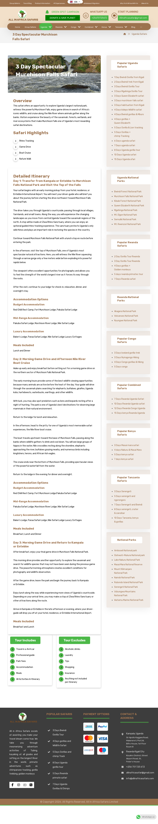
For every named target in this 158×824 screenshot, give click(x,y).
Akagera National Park (125, 311)
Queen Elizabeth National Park (129, 205)
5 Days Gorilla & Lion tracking (128, 127)
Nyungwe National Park (125, 320)
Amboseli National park (125, 550)
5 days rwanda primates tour (128, 274)
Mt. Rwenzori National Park (127, 224)
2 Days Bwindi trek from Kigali (129, 82)
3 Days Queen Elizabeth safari (129, 96)
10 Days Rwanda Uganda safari (129, 403)
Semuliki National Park (125, 219)
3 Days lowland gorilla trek (127, 353)
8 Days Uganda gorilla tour (127, 150)
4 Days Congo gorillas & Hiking (128, 362)
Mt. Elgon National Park (125, 215)
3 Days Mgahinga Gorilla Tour (128, 91)
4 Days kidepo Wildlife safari (128, 109)
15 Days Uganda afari (124, 159)
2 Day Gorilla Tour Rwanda (127, 256)
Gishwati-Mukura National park (129, 555)
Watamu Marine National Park (128, 600)
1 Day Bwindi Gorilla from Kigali (129, 77)
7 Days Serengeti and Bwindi (128, 504)
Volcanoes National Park (126, 316)
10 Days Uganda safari (125, 154)
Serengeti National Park (126, 587)
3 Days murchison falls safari (128, 100)
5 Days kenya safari (124, 454)
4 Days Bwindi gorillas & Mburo (129, 114)
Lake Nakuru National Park (127, 560)
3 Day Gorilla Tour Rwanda (127, 261)
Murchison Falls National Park (128, 196)
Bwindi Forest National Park (127, 191)
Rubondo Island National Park (128, 582)
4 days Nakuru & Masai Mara (127, 450)
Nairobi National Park (124, 577)
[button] (141, 26)
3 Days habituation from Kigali (129, 105)
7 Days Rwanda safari (125, 279)
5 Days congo (121, 366)
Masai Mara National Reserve (128, 564)
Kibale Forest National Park (127, 201)
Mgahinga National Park (125, 210)
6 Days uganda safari (124, 141)
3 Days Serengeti (122, 491)
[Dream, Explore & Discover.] (23, 15)
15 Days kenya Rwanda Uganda (129, 413)
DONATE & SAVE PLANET (62, 18)
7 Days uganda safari (124, 145)
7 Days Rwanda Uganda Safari (129, 399)
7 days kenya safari (123, 459)
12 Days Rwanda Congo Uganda (129, 408)
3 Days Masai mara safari (126, 445)
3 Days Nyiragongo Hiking (126, 357)
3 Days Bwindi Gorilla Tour (126, 86)
